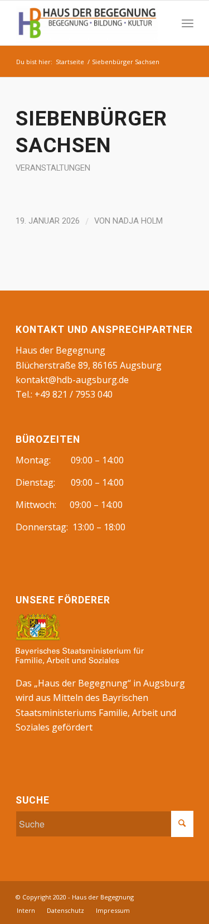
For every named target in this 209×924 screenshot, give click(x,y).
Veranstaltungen (53, 168)
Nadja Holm (138, 221)
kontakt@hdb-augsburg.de (72, 380)
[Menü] (187, 22)
